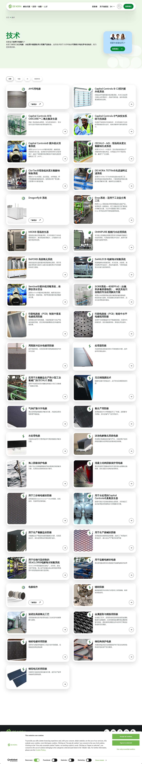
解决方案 (26, 6)
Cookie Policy (41, 750)
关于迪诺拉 (104, 6)
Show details (99, 760)
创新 (40, 6)
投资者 (94, 6)
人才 (46, 6)
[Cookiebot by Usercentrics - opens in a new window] (12, 760)
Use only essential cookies (126, 749)
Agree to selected (126, 743)
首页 (7, 17)
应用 (34, 6)
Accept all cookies (126, 736)
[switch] (54, 760)
